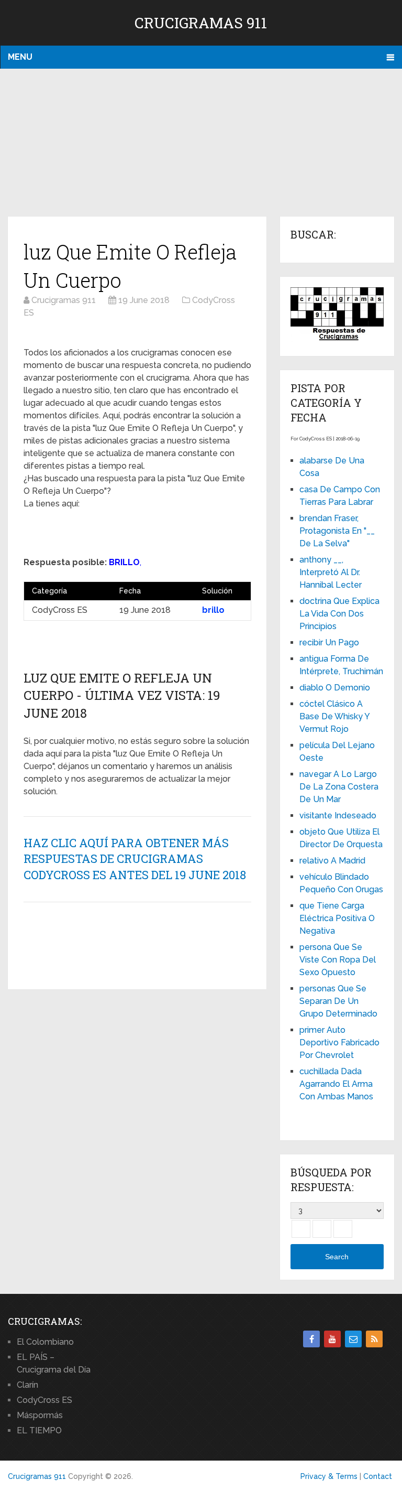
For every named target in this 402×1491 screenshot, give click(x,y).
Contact (377, 1476)
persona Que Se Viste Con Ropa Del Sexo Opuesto (337, 959)
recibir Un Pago (329, 642)
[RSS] (374, 1339)
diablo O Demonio (334, 688)
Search (337, 1256)
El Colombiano (45, 1342)
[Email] (353, 1339)
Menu (20, 57)
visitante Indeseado (337, 815)
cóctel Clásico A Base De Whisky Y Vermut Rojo (334, 716)
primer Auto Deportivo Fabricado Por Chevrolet (339, 1042)
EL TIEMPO (39, 1430)
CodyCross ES (44, 1400)
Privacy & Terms (329, 1476)
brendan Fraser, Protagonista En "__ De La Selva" (337, 530)
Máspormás (40, 1415)
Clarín (27, 1385)
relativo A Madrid (332, 861)
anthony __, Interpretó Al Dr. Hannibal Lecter (330, 572)
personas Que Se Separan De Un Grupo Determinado (338, 1001)
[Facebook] (311, 1339)
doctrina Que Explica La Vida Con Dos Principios (339, 613)
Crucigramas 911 (201, 23)
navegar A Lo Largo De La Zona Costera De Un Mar (338, 786)
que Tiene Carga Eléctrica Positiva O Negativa (337, 918)
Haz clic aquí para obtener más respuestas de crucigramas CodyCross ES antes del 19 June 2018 (135, 859)
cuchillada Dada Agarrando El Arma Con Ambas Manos (336, 1083)
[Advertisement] (201, 143)
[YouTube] (332, 1339)
